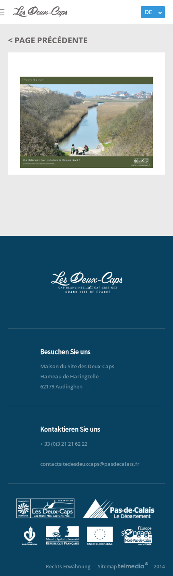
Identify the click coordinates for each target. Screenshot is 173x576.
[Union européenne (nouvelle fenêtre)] (98, 544)
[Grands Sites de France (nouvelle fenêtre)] (46, 516)
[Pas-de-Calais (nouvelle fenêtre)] (117, 516)
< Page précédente (48, 40)
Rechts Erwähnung (68, 566)
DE (148, 12)
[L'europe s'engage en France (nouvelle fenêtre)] (134, 544)
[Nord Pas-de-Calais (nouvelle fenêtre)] (30, 544)
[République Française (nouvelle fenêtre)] (61, 544)
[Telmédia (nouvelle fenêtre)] (133, 566)
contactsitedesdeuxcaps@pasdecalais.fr (90, 463)
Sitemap (107, 566)
